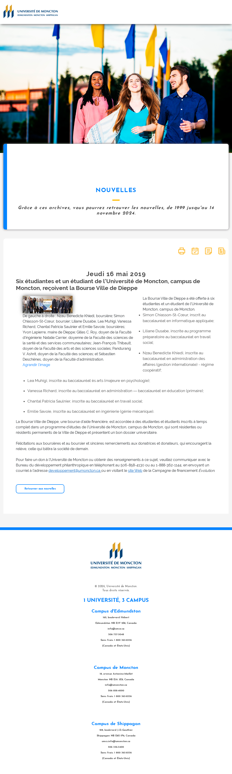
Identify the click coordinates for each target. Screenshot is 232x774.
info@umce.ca (116, 629)
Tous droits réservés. (116, 590)
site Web (135, 470)
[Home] (30, 11)
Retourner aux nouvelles (40, 488)
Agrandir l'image (36, 365)
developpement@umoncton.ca (74, 470)
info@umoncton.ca (116, 685)
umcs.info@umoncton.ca (116, 741)
